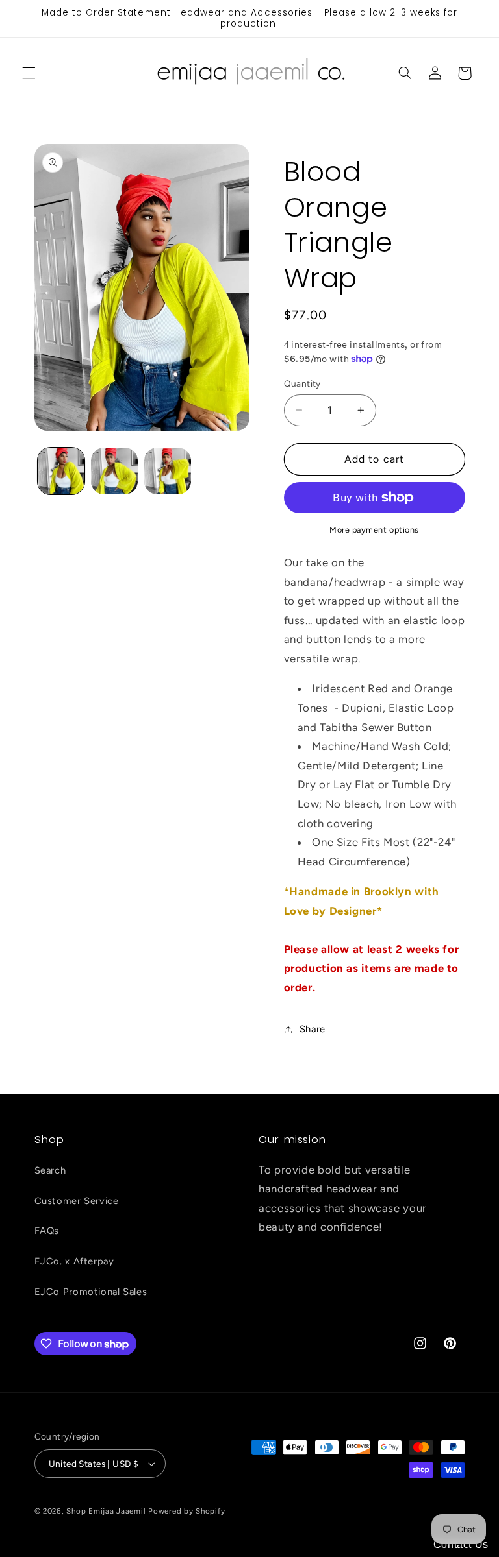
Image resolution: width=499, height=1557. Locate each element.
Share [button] (313, 1029)
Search (50, 1170)
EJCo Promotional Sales (90, 1292)
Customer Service (76, 1201)
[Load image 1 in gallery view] (61, 471)
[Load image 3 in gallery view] (167, 471)
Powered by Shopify (186, 1510)
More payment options (374, 530)
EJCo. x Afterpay (74, 1261)
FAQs (47, 1231)
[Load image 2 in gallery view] (114, 471)
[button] (29, 73)
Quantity (302, 383)
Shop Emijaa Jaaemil (106, 1510)
